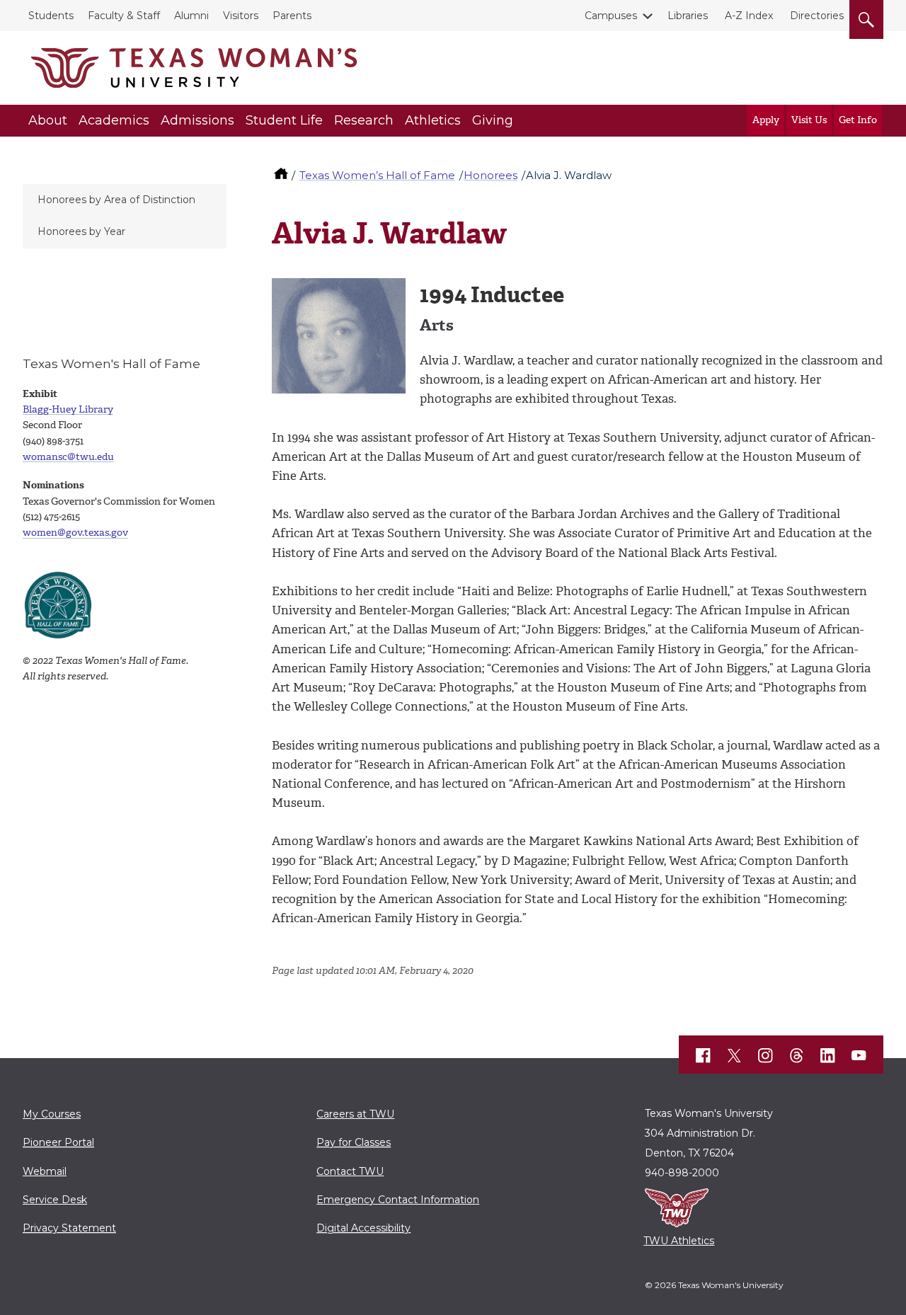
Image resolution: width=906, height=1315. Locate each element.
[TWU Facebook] (703, 1055)
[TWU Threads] (797, 1055)
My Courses (52, 1114)
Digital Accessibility (363, 1228)
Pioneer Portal (58, 1142)
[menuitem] (124, 200)
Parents (292, 15)
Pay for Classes (353, 1142)
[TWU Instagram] (765, 1055)
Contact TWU (350, 1171)
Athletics (433, 120)
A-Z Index (749, 15)
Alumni (191, 15)
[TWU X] (734, 1055)
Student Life (284, 120)
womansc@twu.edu (68, 457)
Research (364, 120)
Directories (817, 15)
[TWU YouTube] (859, 1055)
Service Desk (55, 1199)
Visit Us (809, 120)
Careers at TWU (355, 1114)
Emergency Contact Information (397, 1199)
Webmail (45, 1171)
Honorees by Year (81, 231)
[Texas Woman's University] (194, 68)
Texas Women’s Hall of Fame (377, 175)
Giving (492, 120)
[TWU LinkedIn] (828, 1055)
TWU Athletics (678, 1240)
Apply (765, 120)
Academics (114, 120)
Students (51, 15)
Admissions (197, 120)
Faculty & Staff (124, 15)
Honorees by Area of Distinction (116, 199)
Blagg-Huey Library (68, 409)
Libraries (687, 15)
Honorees (490, 175)
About (47, 120)
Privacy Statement (69, 1228)
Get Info (858, 120)
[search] (866, 17)
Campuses (611, 15)
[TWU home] (282, 175)
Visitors (240, 15)
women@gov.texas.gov (75, 532)
